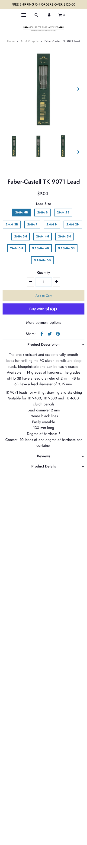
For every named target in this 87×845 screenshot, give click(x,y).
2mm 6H (16, 248)
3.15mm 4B (40, 248)
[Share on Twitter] (49, 333)
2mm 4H (42, 236)
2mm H (51, 224)
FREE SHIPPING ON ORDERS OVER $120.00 (43, 4)
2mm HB (21, 212)
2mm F (32, 224)
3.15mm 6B (42, 260)
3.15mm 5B (66, 248)
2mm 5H (64, 236)
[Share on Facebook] (41, 333)
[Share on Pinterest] (57, 333)
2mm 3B (12, 224)
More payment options (43, 322)
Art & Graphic (30, 41)
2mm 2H (72, 224)
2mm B (42, 212)
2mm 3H (20, 236)
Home (11, 41)
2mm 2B (63, 212)
